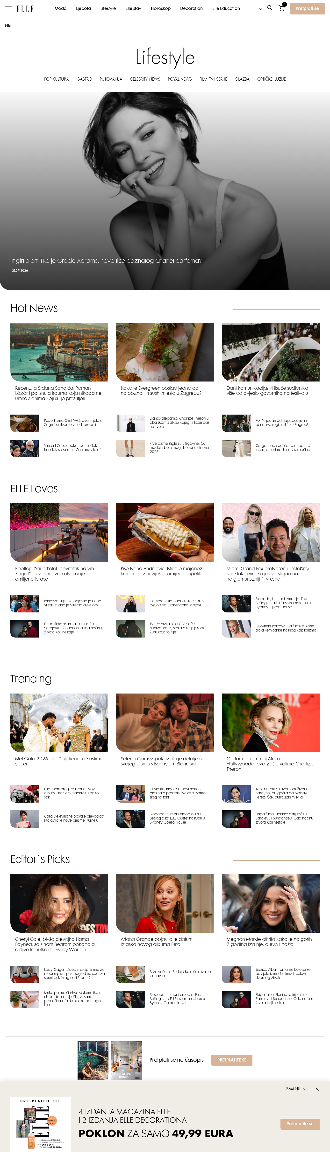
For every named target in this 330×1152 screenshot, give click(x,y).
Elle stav (133, 9)
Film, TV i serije (213, 80)
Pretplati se (307, 9)
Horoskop (161, 9)
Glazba (242, 80)
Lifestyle (108, 9)
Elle (8, 26)
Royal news (180, 80)
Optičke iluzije (271, 80)
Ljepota (83, 9)
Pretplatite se (300, 1124)
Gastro (84, 80)
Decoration (191, 9)
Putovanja (111, 80)
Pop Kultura (56, 80)
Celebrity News (145, 80)
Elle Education (226, 9)
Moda (60, 9)
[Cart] (282, 9)
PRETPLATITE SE (231, 1060)
